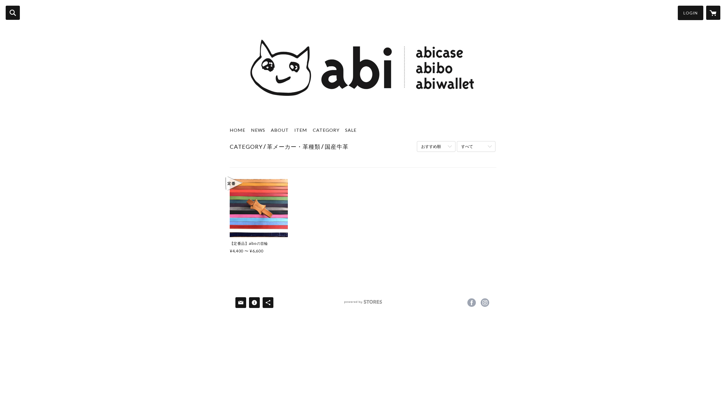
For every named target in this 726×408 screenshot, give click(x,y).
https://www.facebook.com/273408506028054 (471, 302)
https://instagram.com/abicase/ (485, 302)
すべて (467, 146)
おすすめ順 (431, 146)
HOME (237, 130)
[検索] (13, 13)
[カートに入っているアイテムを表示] (713, 13)
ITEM (300, 130)
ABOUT (280, 130)
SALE (350, 130)
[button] (690, 13)
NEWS (258, 130)
